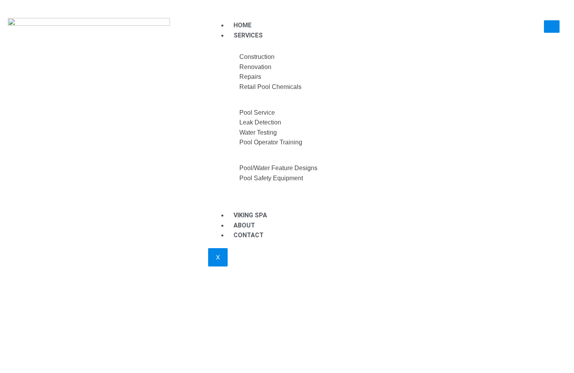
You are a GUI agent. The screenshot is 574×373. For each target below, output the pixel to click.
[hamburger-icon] (552, 26)
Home (242, 25)
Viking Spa (250, 215)
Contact (249, 235)
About (244, 225)
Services (248, 35)
